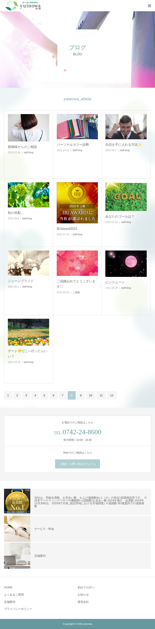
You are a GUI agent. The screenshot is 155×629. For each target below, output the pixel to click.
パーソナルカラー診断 (73, 144)
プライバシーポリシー (18, 608)
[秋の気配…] (28, 195)
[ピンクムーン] (126, 264)
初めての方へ (86, 587)
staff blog (29, 152)
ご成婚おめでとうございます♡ (76, 283)
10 (90, 395)
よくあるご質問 (14, 594)
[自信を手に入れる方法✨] (126, 126)
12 (111, 395)
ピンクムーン (115, 282)
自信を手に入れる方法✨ (123, 144)
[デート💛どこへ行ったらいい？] (28, 332)
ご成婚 (76, 292)
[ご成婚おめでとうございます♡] (77, 263)
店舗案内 (9, 601)
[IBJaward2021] (77, 203)
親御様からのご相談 (22, 146)
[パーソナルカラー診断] (77, 126)
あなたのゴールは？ (119, 216)
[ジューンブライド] (28, 263)
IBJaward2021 (67, 228)
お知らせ (83, 594)
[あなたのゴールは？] (126, 196)
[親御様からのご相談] (28, 128)
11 (101, 395)
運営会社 (83, 601)
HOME (8, 587)
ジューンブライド (21, 281)
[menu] (149, 5)
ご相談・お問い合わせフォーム (77, 463)
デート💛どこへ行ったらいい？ (27, 353)
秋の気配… (16, 212)
